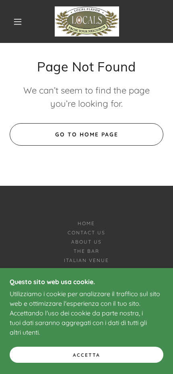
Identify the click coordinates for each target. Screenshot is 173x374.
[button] (18, 22)
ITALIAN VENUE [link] (86, 260)
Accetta (86, 355)
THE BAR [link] (86, 251)
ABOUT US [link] (86, 242)
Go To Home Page (86, 134)
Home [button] (86, 223)
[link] (87, 21)
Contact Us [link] (86, 233)
